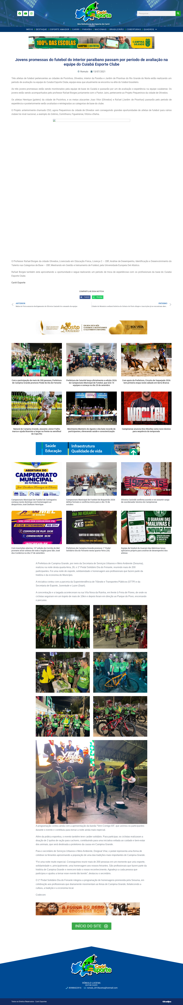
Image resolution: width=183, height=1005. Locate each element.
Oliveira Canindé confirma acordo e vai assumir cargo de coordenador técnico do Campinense (145, 501)
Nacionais (101, 29)
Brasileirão (117, 29)
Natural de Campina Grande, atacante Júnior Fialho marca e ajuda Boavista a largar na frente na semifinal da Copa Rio (36, 431)
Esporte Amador (59, 29)
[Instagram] (31, 13)
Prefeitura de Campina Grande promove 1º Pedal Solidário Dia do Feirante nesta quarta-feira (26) (88, 549)
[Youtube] (25, 13)
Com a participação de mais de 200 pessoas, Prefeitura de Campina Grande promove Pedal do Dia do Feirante (37, 381)
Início (29, 29)
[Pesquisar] (178, 13)
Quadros (149, 29)
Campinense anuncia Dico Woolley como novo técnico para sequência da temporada (146, 430)
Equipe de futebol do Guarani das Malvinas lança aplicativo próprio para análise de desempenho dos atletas (144, 550)
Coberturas (134, 29)
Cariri (75, 29)
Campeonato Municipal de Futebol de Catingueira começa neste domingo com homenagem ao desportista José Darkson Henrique (34, 502)
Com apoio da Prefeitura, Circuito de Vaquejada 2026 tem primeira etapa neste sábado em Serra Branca (146, 381)
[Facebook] (19, 13)
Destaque (41, 29)
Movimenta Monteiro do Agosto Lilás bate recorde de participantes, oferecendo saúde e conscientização (91, 430)
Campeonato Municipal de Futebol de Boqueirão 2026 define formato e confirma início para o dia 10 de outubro (90, 502)
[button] (85, 297)
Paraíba (87, 29)
